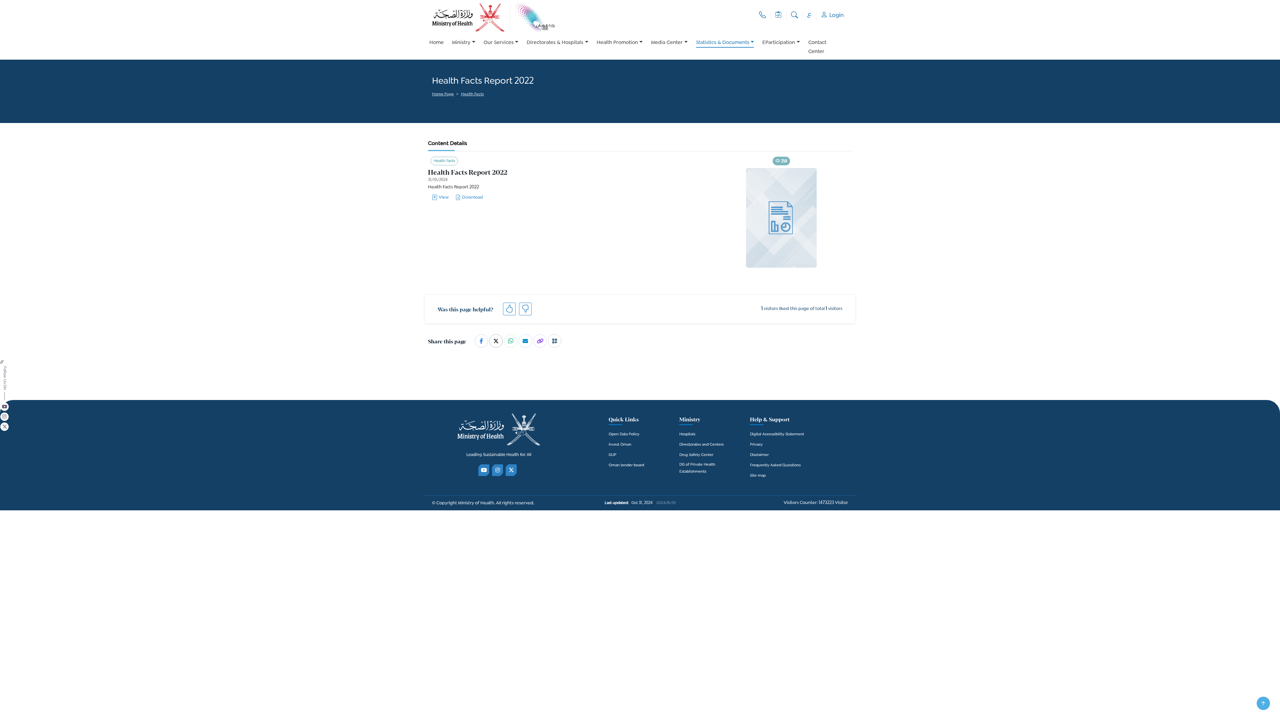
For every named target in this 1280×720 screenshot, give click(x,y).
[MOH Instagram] (498, 470)
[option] (463, 47)
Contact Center (817, 47)
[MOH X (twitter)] (511, 470)
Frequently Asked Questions (775, 465)
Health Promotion (617, 43)
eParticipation (778, 43)
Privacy (756, 444)
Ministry (461, 43)
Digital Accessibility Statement (777, 434)
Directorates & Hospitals (555, 43)
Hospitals (687, 434)
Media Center (667, 43)
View (444, 197)
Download (472, 197)
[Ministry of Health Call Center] (762, 15)
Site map (758, 475)
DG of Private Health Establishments (697, 468)
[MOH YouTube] (484, 470)
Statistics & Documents (722, 43)
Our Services (499, 43)
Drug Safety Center (696, 455)
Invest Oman (620, 444)
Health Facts (472, 94)
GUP (612, 455)
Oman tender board (626, 465)
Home (436, 43)
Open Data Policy (624, 434)
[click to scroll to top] (1263, 703)
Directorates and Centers (701, 444)
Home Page (443, 94)
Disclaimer (759, 455)
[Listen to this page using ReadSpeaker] (432, 104)
